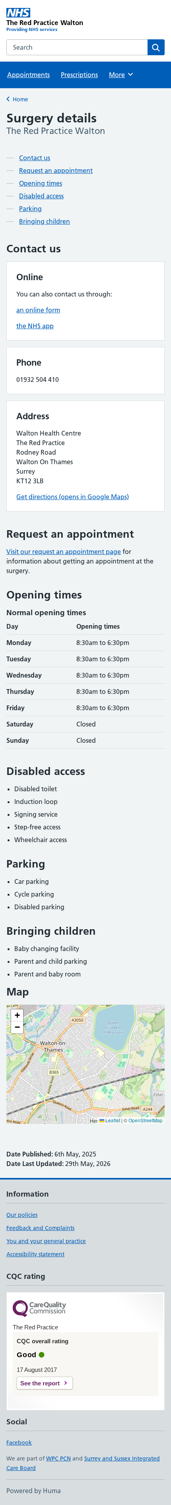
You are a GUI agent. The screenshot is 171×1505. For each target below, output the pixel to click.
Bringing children (44, 221)
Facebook (19, 1442)
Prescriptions (79, 75)
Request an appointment (56, 170)
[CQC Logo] (39, 1309)
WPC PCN (58, 1458)
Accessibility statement (35, 1254)
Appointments (28, 75)
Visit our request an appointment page (63, 552)
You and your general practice (46, 1241)
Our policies (21, 1214)
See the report (40, 1383)
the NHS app (35, 326)
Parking (30, 209)
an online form (38, 310)
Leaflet (112, 1120)
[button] (17, 1015)
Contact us (34, 158)
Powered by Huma (33, 1491)
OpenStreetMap (145, 1120)
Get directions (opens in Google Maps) (72, 497)
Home (20, 99)
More (120, 75)
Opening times (40, 183)
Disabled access (41, 196)
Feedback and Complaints (40, 1228)
